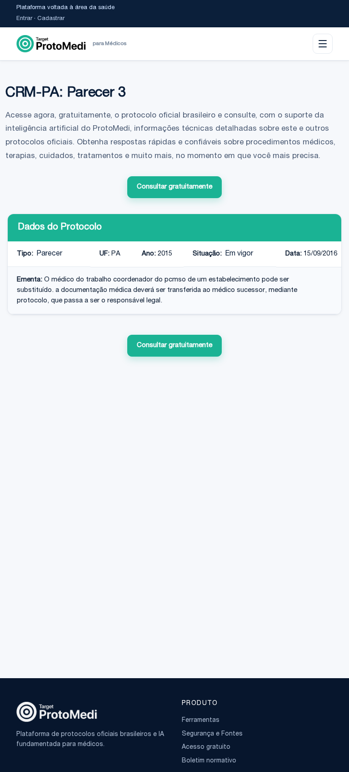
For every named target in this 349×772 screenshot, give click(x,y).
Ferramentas (200, 720)
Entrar (24, 19)
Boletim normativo (209, 761)
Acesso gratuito (206, 747)
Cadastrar (51, 19)
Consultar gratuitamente (174, 187)
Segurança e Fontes (212, 734)
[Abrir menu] (323, 44)
